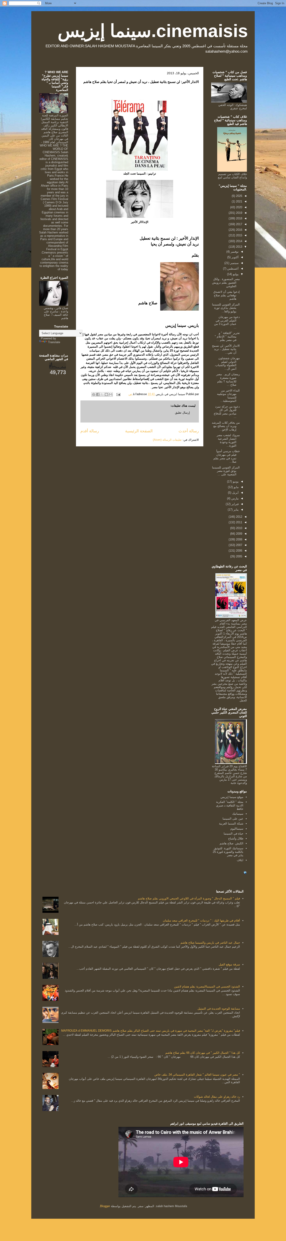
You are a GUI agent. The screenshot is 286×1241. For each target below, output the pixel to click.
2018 (238, 218)
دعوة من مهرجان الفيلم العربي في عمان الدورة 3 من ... (227, 322)
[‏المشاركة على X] (102, 394)
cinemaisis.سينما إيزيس (153, 31)
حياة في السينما (233, 833)
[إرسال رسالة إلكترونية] (119, 394)
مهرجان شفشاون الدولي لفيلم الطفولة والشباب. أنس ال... (227, 363)
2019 (238, 212)
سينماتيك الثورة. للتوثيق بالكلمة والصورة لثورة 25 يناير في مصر (228, 852)
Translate (54, 342)
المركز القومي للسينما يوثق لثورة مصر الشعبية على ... (226, 471)
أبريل (235, 492)
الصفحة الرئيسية (139, 431)
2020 (238, 207)
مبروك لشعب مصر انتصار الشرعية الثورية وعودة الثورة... (228, 440)
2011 (238, 522)
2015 (238, 235)
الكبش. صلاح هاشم (231, 843)
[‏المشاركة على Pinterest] (93, 394)
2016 (238, 229)
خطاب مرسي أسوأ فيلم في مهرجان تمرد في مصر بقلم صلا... (226, 456)
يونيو (235, 481)
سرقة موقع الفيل (229, 964)
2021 (238, 201)
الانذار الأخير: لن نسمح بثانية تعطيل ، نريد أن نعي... (226, 349)
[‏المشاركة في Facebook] (98, 394)
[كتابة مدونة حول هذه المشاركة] (106, 394)
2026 (238, 196)
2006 (238, 550)
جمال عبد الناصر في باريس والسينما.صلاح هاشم (210, 942)
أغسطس (232, 268)
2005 (238, 556)
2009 (238, 533)
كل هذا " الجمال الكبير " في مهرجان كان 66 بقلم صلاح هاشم (202, 1052)
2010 (238, 528)
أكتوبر (235, 257)
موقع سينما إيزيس (232, 797)
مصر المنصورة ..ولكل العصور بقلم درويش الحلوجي (226, 282)
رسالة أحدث (189, 431)
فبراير (235, 504)
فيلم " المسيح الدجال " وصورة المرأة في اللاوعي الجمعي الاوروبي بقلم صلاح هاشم (189, 898)
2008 (238, 539)
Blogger (105, 1206)
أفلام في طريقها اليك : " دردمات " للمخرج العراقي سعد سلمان (201, 920)
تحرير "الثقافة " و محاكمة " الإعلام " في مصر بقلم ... (227, 336)
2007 (238, 545)
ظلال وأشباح (235, 838)
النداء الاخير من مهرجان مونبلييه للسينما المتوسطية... (228, 396)
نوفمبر (234, 251)
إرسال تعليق (182, 412)
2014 (238, 241)
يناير (236, 509)
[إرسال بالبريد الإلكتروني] (110, 394)
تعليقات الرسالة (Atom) (167, 439)
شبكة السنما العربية (231, 823)
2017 (238, 224)
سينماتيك (237, 813)
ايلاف (240, 860)
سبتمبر (234, 263)
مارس (234, 498)
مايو (236, 487)
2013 (238, 246)
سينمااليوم (236, 828)
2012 (238, 516)
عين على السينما (233, 818)
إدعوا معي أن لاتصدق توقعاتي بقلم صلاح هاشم (226, 295)
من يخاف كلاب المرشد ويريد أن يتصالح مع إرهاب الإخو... (226, 426)
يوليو (235, 274)
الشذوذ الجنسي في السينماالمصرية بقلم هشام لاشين (207, 986)
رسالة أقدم (89, 431)
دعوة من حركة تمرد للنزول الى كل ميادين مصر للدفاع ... (227, 412)
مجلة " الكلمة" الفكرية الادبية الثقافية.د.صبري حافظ (229, 805)
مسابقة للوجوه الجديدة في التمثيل (219, 1008)
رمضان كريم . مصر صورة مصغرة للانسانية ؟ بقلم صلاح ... (228, 379)
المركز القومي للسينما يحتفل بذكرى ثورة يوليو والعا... (226, 308)
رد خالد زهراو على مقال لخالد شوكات (217, 1096)
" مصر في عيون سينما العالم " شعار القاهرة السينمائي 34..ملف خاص (197, 1074)
